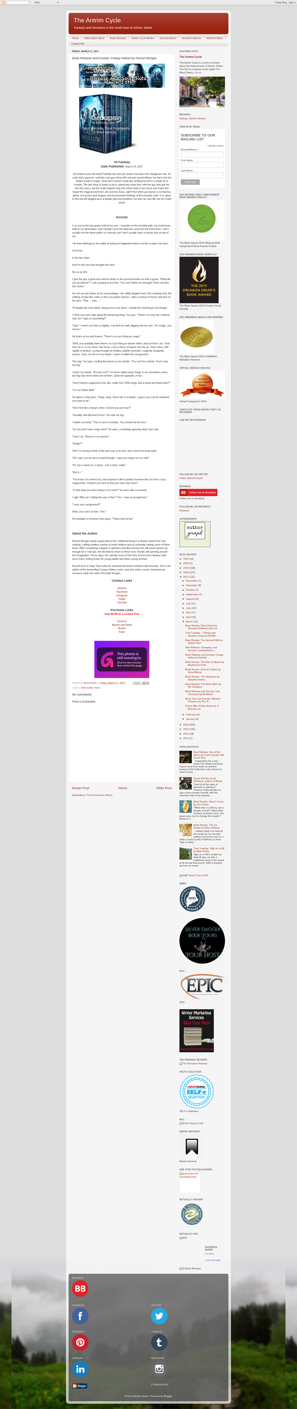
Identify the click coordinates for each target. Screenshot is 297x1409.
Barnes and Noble (122, 624)
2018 (186, 572)
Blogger (168, 1396)
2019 (186, 568)
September (192, 594)
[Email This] (134, 683)
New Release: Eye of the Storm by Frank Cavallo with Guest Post (209, 755)
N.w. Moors (209, 1254)
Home (75, 38)
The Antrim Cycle (97, 20)
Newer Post (80, 788)
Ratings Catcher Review (192, 118)
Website (121, 588)
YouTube (122, 602)
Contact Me (77, 43)
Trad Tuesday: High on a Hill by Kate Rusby (209, 849)
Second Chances (191, 38)
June (189, 608)
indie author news (90, 687)
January (190, 719)
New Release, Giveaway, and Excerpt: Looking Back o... (201, 648)
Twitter (122, 599)
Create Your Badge (213, 1260)
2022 (186, 559)
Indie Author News (94, 38)
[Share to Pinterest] (147, 683)
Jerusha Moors (167, 38)
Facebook (122, 591)
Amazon (122, 621)
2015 (186, 729)
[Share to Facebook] (144, 683)
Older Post (164, 788)
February (191, 714)
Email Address (189, 149)
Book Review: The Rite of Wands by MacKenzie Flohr (204, 663)
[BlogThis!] (138, 683)
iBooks (122, 628)
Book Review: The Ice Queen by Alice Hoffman (207, 826)
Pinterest (184, 510)
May (188, 612)
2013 (186, 738)
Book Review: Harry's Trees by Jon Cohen (209, 803)
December (192, 581)
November (192, 585)
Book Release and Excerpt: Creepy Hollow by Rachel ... (204, 656)
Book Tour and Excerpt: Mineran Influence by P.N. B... (203, 700)
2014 (186, 734)
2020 (186, 563)
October (190, 590)
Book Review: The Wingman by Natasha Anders (202, 678)
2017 (186, 577)
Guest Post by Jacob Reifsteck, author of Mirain (208, 779)
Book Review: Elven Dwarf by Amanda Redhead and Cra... (202, 627)
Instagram (122, 595)
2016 (186, 724)
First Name (187, 160)
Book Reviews (118, 38)
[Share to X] (141, 683)
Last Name (187, 170)
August (190, 599)
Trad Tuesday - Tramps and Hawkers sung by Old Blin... (201, 634)
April (188, 617)
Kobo (122, 632)
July (188, 603)
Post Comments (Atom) (99, 795)
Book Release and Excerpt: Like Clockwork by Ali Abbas (202, 692)
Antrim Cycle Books (142, 38)
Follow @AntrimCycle (191, 478)
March (190, 621)
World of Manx (214, 38)
